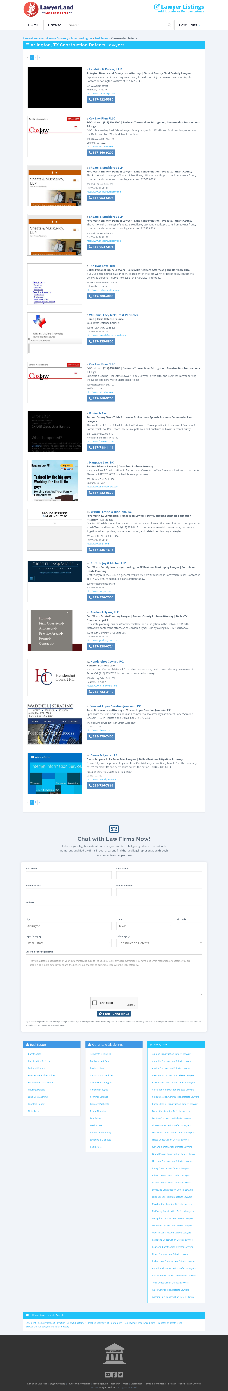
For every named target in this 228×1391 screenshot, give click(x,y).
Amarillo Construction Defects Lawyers (172, 1061)
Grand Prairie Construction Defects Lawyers (174, 1153)
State (119, 919)
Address (30, 902)
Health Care (96, 1125)
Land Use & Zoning (38, 1096)
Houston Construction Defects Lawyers (172, 1161)
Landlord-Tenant (36, 1103)
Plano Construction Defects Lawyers (170, 1254)
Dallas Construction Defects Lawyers (171, 1111)
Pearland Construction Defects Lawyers (172, 1246)
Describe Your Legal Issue (39, 951)
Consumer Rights (99, 1089)
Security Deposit (46, 1322)
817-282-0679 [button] (103, 493)
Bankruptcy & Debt (100, 1061)
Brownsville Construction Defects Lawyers (173, 1082)
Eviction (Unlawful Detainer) (71, 1322)
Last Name (122, 868)
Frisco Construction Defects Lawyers (171, 1139)
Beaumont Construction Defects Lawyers (173, 1075)
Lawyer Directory (57, 38)
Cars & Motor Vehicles (101, 1075)
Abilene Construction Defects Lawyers (171, 1053)
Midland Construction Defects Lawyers (172, 1225)
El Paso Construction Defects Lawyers (171, 1125)
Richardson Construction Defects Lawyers (173, 1261)
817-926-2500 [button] (103, 597)
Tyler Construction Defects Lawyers (170, 1282)
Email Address (33, 885)
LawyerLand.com (34, 38)
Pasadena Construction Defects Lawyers (173, 1239)
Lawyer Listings (182, 6)
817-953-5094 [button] (103, 198)
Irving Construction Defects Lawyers (170, 1168)
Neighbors (33, 1111)
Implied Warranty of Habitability (105, 1322)
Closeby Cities (160, 1044)
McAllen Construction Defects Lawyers (172, 1204)
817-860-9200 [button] (103, 152)
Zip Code (181, 919)
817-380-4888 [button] (103, 296)
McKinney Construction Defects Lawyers (173, 1211)
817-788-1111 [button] (103, 447)
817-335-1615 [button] (103, 550)
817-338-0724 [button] (103, 646)
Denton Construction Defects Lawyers (171, 1118)
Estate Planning (98, 1111)
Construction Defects (39, 1061)
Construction (34, 1053)
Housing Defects (36, 1089)
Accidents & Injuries (100, 1053)
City (28, 919)
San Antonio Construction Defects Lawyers (174, 1275)
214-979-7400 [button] (103, 736)
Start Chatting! (115, 1013)
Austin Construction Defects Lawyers (171, 1068)
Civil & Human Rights (101, 1082)
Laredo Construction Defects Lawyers (171, 1182)
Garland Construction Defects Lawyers (172, 1146)
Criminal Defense (99, 1096)
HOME (33, 25)
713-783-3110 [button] (103, 692)
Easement (31, 1322)
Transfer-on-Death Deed (169, 1322)
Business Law (97, 1068)
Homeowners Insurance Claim (139, 1322)
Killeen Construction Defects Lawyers (171, 1175)
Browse (55, 25)
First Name (31, 868)
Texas (74, 38)
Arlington (86, 38)
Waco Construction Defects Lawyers (170, 1289)
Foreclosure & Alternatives (41, 1075)
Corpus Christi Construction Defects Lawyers (175, 1103)
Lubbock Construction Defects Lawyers (172, 1196)
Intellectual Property (100, 1132)
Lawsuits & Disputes (100, 1139)
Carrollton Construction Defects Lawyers (173, 1089)
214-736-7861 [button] (103, 785)
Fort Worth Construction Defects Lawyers (173, 1132)
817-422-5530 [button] (103, 99)
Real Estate (101, 38)
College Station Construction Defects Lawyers (175, 1096)
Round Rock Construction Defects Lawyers (174, 1268)
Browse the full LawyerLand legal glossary (47, 1326)
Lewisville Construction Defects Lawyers (172, 1189)
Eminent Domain (36, 1068)
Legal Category (33, 936)
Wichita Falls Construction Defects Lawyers (174, 1296)
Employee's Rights (99, 1103)
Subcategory (123, 936)
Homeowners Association (41, 1082)
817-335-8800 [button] (103, 341)
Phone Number (124, 885)
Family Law (95, 1118)
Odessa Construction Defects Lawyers (171, 1232)
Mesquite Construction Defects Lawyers (172, 1218)
